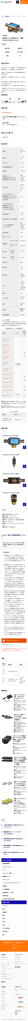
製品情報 (3, 954)
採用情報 (3, 1009)
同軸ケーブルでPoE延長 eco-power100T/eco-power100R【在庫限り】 (20, 783)
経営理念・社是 (4, 993)
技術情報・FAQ (18, 957)
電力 (4, 934)
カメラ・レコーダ (6, 879)
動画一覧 (3, 982)
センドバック (17, 959)
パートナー (3, 1002)
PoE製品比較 (7, 112)
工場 (4, 922)
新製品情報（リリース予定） (8, 892)
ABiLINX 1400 (6, 395)
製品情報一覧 (7, 16)
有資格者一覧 (4, 1004)
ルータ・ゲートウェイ (7, 866)
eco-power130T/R (7, 390)
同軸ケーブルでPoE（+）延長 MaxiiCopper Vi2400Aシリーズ (20, 696)
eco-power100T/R (7, 386)
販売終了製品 (6, 895)
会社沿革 (3, 1000)
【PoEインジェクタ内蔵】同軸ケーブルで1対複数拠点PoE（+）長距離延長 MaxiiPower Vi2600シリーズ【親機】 (20, 760)
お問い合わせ (24, 2)
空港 (4, 915)
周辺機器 (5, 886)
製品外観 (7, 52)
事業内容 (3, 995)
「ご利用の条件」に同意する (11, 640)
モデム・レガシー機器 (7, 873)
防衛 (4, 918)
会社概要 (3, 991)
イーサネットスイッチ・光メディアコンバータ (12, 882)
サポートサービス (19, 954)
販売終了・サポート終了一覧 (20, 963)
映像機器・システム (7, 876)
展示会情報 (17, 967)
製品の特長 (7, 48)
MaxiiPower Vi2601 (7, 374)
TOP (2, 16)
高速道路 (5, 912)
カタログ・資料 (20, 52)
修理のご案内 (17, 961)
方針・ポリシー (4, 998)
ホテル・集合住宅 (6, 928)
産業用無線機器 (6, 863)
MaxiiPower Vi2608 (7, 378)
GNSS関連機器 (6, 889)
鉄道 (4, 909)
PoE (4, 870)
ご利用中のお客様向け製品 (8, 899)
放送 (4, 925)
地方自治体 (5, 931)
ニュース (17, 994)
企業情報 (3, 987)
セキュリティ (5, 905)
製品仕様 (20, 48)
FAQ (20, 55)
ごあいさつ (3, 989)
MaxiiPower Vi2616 (7, 382)
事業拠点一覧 (4, 1006)
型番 (7, 55)
